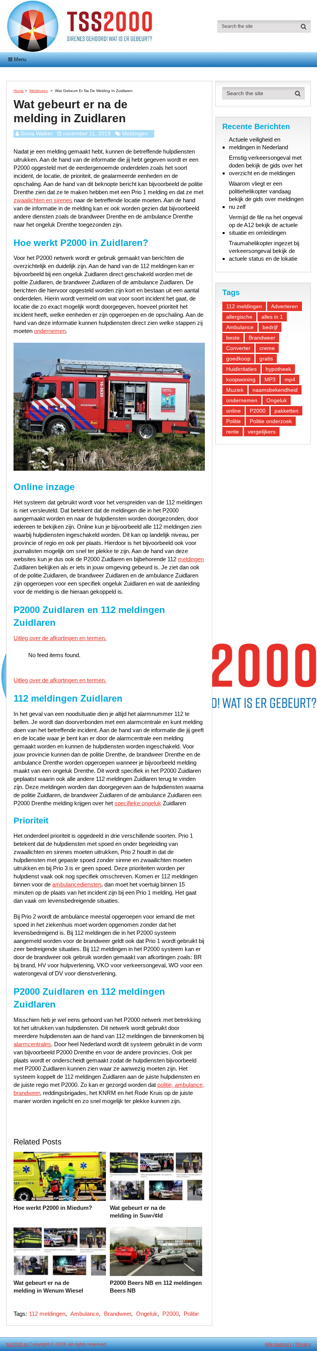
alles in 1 (272, 317)
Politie (191, 1313)
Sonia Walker (36, 133)
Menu (20, 59)
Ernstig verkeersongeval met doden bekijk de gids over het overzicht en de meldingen (265, 165)
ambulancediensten (76, 884)
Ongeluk (146, 1313)
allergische (239, 317)
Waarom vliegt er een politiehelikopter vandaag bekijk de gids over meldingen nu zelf (266, 195)
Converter (238, 348)
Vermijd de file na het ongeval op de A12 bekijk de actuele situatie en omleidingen (265, 225)
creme (267, 348)
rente (232, 432)
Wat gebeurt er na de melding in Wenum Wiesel (48, 1286)
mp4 (290, 379)
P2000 (170, 1313)
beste (233, 338)
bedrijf (270, 327)
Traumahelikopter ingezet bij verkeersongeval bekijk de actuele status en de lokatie (264, 251)
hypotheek (278, 369)
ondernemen (50, 331)
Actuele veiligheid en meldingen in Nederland (258, 143)
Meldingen (135, 133)
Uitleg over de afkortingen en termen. (60, 638)
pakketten (286, 411)
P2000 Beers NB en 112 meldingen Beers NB (156, 1286)
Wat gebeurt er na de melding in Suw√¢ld (137, 1211)
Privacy (303, 1344)
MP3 (270, 379)
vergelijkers (262, 432)
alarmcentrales (32, 1044)
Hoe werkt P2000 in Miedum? (53, 1207)
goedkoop (238, 358)
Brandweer (117, 1313)
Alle (269, 1344)
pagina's (283, 1344)
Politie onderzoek (271, 421)
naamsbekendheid (275, 390)
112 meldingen (47, 1313)
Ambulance (84, 1313)
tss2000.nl (17, 1344)
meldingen (191, 559)
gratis (266, 358)
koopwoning (241, 379)
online (233, 411)
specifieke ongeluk (137, 803)
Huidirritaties (241, 369)
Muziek (235, 390)
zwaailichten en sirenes (43, 200)
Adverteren (284, 306)
